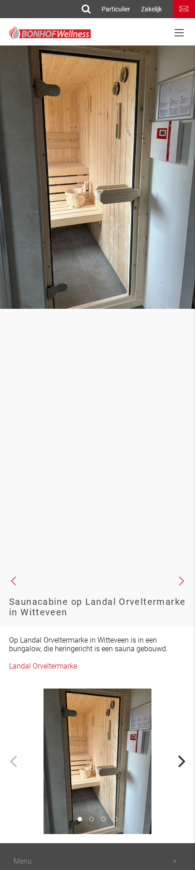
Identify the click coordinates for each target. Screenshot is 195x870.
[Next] (180, 761)
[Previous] (14, 761)
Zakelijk (151, 9)
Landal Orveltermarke (43, 666)
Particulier (116, 9)
